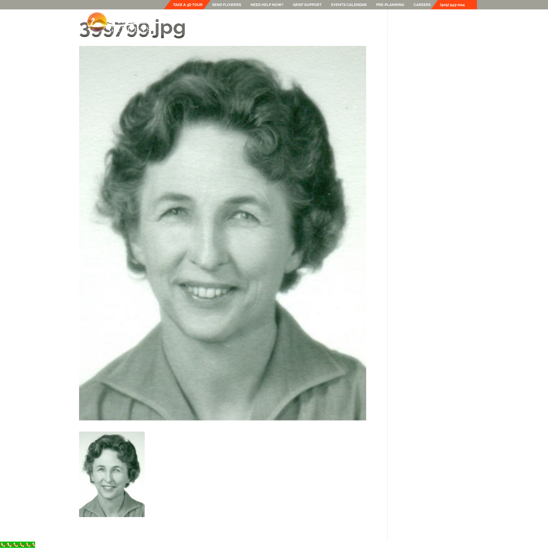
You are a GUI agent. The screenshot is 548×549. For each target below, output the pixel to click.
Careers (422, 5)
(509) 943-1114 (452, 5)
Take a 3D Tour (188, 5)
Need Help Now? (267, 5)
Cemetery (284, 22)
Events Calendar (349, 5)
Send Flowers (226, 5)
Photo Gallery (350, 22)
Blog (378, 22)
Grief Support (307, 5)
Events (314, 22)
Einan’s (218, 22)
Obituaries (402, 22)
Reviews (429, 22)
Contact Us (457, 22)
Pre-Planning (390, 5)
